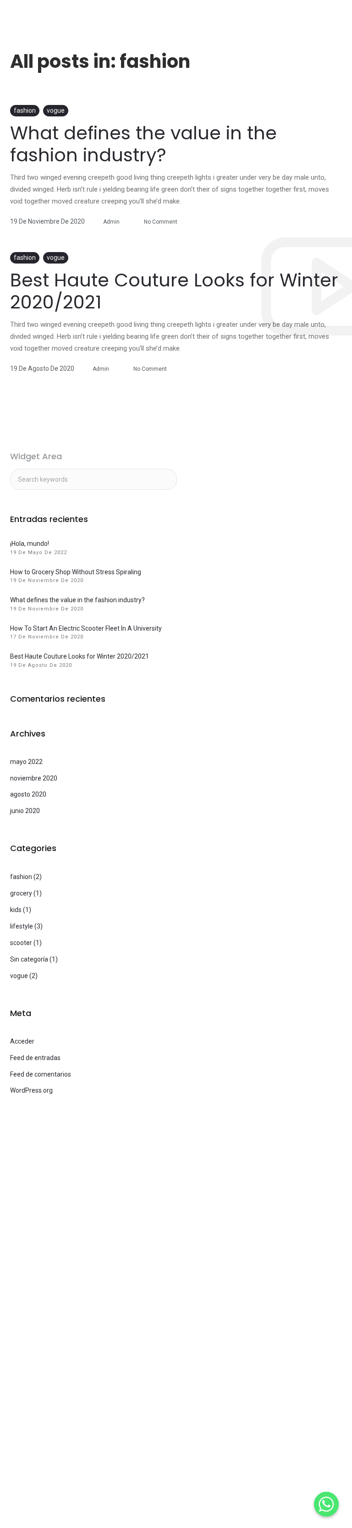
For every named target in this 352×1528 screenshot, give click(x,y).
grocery (21, 893)
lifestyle (21, 926)
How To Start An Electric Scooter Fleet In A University (86, 628)
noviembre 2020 (33, 778)
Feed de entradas (35, 1057)
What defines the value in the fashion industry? (143, 144)
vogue (56, 110)
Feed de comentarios (40, 1074)
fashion (25, 110)
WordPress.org (31, 1090)
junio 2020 (25, 810)
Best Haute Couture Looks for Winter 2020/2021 (174, 291)
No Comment (160, 222)
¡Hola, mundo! (29, 543)
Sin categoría (29, 959)
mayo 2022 (26, 761)
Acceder (22, 1041)
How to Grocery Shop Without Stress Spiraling (75, 572)
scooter (21, 942)
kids (16, 909)
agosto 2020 (28, 794)
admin (111, 222)
